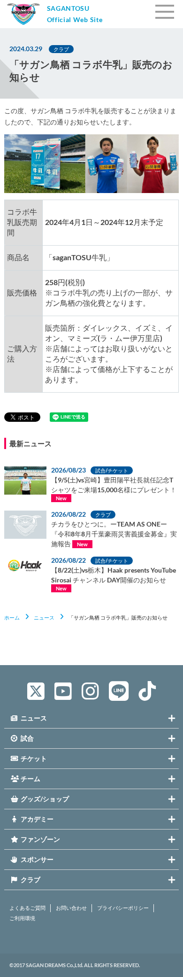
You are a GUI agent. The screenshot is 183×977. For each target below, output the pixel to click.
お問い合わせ (71, 908)
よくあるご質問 (27, 908)
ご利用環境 (22, 918)
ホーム (12, 617)
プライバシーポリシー (123, 908)
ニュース (44, 617)
